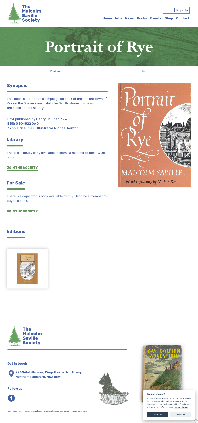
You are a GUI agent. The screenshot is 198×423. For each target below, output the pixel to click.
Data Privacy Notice (61, 411)
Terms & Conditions (78, 411)
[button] (27, 271)
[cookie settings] (195, 420)
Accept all (157, 414)
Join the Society (22, 168)
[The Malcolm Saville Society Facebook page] (11, 398)
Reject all (181, 414)
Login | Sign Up (176, 10)
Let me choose (181, 407)
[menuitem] (107, 18)
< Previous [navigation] (54, 71)
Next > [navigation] (146, 71)
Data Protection (45, 411)
